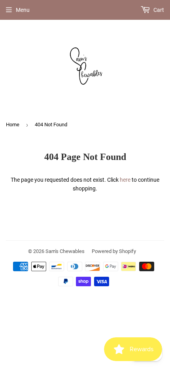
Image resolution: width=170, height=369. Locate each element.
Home (12, 124)
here (125, 180)
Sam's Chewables (65, 251)
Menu (23, 10)
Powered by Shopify (114, 251)
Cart (158, 10)
